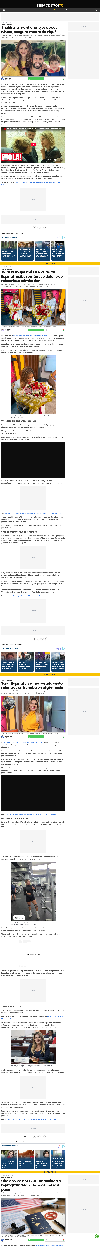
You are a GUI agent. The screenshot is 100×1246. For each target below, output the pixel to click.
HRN (19, 2)
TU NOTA (4, 2)
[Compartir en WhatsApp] (38, 227)
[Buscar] (96, 10)
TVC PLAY (19, 10)
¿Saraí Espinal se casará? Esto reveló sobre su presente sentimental (35, 596)
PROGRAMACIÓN (63, 10)
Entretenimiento (19, 644)
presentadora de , (23, 742)
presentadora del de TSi (32, 335)
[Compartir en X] (42, 227)
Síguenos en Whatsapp (37, 79)
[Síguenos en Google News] (45, 227)
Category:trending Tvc (20, 233)
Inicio (2, 22)
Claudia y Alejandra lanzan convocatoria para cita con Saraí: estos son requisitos (33, 513)
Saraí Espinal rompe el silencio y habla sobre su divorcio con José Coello (30, 1119)
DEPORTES (51, 10)
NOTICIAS (40, 10)
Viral (25, 644)
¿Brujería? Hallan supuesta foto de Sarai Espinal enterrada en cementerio (30, 814)
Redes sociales (18, 1141)
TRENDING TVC (30, 10)
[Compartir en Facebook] (34, 227)
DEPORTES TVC (12, 2)
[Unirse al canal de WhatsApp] (97, 1236)
